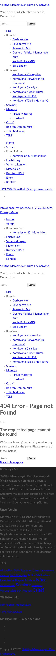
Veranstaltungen (16, 164)
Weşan (27, 590)
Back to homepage (11, 462)
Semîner (11, 105)
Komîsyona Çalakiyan (25, 87)
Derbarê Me (20, 39)
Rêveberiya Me (21, 44)
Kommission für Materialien (29, 156)
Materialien (13, 169)
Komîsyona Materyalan (26, 74)
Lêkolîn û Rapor (12, 580)
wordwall (18, 118)
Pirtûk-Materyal (22, 113)
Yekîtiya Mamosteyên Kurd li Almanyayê (24, 5)
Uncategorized (37, 586)
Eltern (10, 177)
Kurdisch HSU (15, 173)
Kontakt (11, 182)
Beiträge (19, 570)
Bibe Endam (19, 65)
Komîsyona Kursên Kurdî (27, 92)
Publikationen (7, 585)
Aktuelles (6, 570)
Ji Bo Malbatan (15, 131)
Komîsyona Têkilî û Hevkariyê (30, 100)
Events (37, 570)
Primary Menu (9, 212)
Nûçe (41, 580)
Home (10, 142)
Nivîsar (30, 580)
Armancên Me (21, 48)
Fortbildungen (18, 575)
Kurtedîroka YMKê (23, 61)
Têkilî (9, 135)
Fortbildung (13, 160)
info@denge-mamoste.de (37, 189)
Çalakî (10, 122)
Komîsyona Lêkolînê (24, 96)
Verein (10, 147)
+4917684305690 (11, 189)
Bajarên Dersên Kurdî (19, 127)
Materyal (11, 109)
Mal (8, 30)
